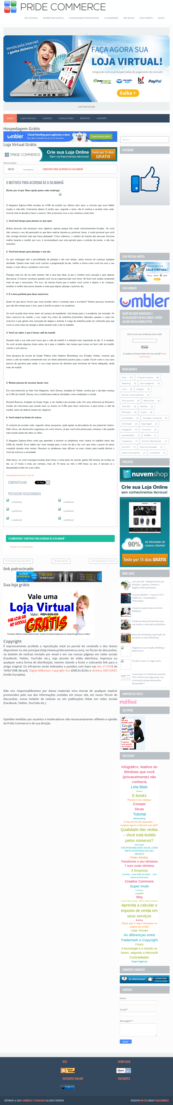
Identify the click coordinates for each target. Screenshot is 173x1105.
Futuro (139, 944)
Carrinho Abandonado (151, 441)
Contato (139, 804)
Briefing (139, 920)
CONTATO (101, 118)
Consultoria (139, 890)
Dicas (124, 377)
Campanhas (127, 441)
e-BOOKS (47, 118)
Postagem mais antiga (103, 561)
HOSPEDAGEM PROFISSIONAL (84, 17)
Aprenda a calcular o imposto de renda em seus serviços (139, 910)
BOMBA (147, 435)
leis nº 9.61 (104, 666)
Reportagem (146, 423)
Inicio (10, 118)
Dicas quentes (128, 400)
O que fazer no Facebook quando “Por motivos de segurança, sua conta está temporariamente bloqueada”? (149, 679)
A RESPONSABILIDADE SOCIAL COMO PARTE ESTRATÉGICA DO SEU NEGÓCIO (139, 851)
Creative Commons (139, 881)
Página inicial (61, 561)
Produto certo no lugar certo (146, 660)
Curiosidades (127, 418)
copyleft (139, 893)
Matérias (143, 406)
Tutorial (139, 814)
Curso (124, 389)
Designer (140, 389)
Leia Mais (139, 787)
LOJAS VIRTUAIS (28, 118)
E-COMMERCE (111, 17)
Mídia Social (149, 400)
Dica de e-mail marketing (132, 395)
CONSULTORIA (66, 118)
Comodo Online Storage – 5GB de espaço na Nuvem (139, 901)
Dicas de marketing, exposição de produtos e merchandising (148, 636)
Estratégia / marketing (152, 418)
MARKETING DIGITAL (53, 17)
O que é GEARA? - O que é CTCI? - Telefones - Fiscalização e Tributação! (148, 597)
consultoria (146, 429)
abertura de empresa (131, 452)
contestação (155, 452)
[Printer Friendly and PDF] (109, 483)
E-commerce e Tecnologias (33, 1100)
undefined (16, 502)
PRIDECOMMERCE (161, 1100)
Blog (139, 897)
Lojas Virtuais (139, 930)
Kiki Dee (143, 1100)
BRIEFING (85, 118)
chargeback (127, 429)
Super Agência (139, 961)
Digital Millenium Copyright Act (49, 670)
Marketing (126, 383)
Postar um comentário (21, 546)
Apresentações (128, 435)
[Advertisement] (145, 229)
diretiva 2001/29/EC (104, 670)
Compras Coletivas (145, 377)
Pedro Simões (139, 857)
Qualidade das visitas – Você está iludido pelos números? (139, 835)
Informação (127, 423)
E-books (139, 795)
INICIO (161, 17)
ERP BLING (128, 17)
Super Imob (139, 886)
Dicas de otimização (148, 447)
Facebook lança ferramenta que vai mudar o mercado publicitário (148, 623)
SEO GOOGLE (31, 17)
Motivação (126, 412)
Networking (139, 818)
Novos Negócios (147, 383)
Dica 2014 (126, 447)
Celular (144, 412)
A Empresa (139, 870)
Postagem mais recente (18, 561)
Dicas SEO (126, 406)
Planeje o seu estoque (139, 799)
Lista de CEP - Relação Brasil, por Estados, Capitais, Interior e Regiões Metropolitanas (148, 584)
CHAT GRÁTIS (146, 17)
